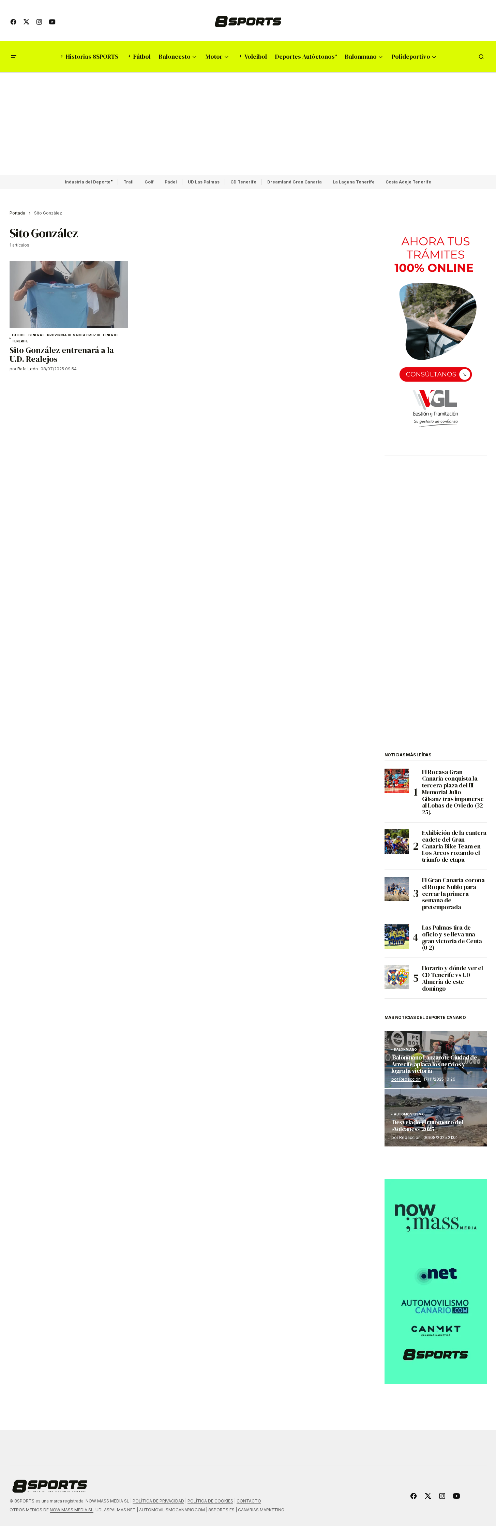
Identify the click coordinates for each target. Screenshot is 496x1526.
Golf (149, 181)
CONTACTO (249, 1500)
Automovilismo (409, 1114)
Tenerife (20, 341)
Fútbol (19, 335)
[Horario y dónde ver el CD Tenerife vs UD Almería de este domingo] (397, 977)
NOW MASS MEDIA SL (71, 1509)
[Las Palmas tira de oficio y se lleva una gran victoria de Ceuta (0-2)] (397, 936)
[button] (14, 57)
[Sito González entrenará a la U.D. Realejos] (69, 294)
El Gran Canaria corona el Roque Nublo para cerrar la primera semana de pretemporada (453, 893)
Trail (128, 181)
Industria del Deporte (87, 181)
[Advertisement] (248, 124)
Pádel (171, 181)
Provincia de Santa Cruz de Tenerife (83, 335)
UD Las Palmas (204, 181)
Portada (17, 213)
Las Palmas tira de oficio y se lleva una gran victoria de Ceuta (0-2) (452, 937)
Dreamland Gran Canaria (294, 181)
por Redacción (406, 1079)
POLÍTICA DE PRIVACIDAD (158, 1500)
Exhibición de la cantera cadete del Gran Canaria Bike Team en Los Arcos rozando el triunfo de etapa (454, 846)
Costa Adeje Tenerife (408, 181)
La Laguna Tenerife (354, 181)
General (36, 335)
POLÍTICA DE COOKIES (210, 1500)
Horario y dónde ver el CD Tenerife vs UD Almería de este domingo (452, 978)
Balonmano (405, 1049)
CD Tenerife (243, 181)
